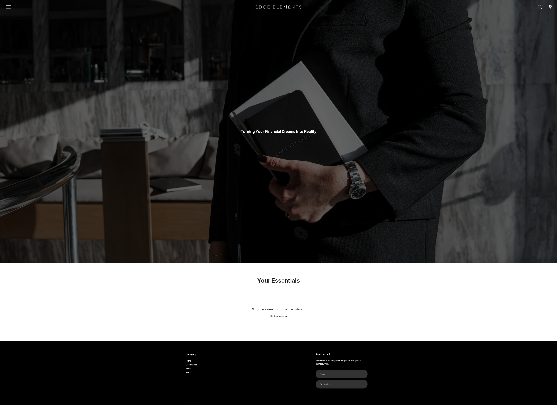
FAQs (188, 372)
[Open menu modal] (8, 7)
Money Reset (191, 364)
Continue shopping (278, 316)
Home (188, 361)
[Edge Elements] (278, 7)
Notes (188, 368)
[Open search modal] (540, 7)
